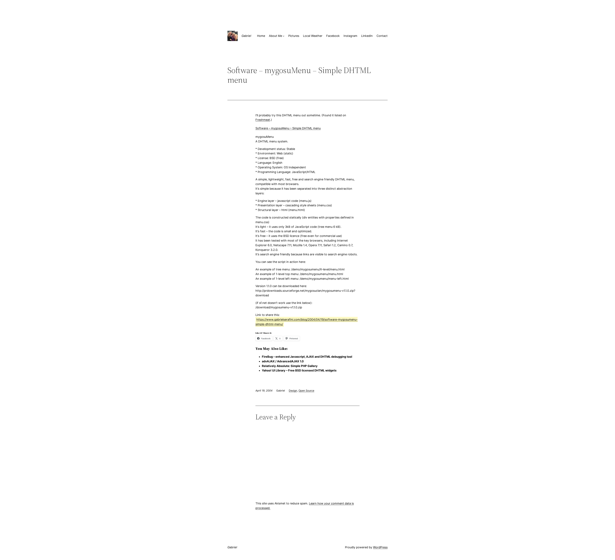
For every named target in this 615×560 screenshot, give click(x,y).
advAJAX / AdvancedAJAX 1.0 (283, 361)
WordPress (380, 547)
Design (293, 390)
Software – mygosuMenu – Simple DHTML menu (288, 128)
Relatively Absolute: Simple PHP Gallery (290, 366)
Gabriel (246, 35)
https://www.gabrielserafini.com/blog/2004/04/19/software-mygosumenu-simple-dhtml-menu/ (306, 322)
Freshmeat (262, 119)
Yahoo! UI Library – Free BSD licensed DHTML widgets (299, 370)
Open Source (306, 390)
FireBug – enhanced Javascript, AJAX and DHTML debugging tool (307, 356)
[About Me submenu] (283, 36)
